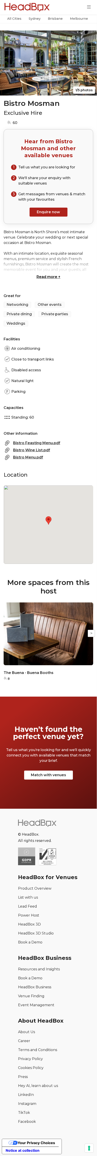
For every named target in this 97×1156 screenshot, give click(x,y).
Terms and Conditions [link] (37, 1050)
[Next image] (89, 63)
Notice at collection (22, 1150)
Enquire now (48, 212)
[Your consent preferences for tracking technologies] (89, 1148)
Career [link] (24, 1041)
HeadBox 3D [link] (29, 924)
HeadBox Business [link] (34, 987)
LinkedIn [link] (26, 1095)
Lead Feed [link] (27, 906)
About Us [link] (26, 1032)
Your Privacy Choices (36, 1143)
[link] (47, 856)
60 (15, 123)
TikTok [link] (24, 1112)
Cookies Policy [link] (31, 1068)
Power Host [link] (28, 915)
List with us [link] (28, 897)
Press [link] (23, 1077)
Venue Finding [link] (31, 996)
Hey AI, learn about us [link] (38, 1086)
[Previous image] (7, 63)
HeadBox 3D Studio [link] (36, 933)
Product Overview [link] (34, 888)
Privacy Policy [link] (30, 1059)
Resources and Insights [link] (39, 969)
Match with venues (48, 775)
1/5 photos (84, 90)
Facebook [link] (27, 1121)
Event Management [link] (36, 1005)
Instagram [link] (27, 1104)
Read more (48, 277)
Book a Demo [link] (30, 942)
